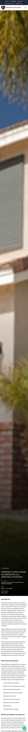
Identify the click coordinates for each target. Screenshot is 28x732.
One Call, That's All (11, 3)
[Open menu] (25, 7)
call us (8, 1)
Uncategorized (5, 568)
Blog (5, 580)
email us (21, 1)
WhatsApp (14, 1)
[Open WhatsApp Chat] (24, 728)
